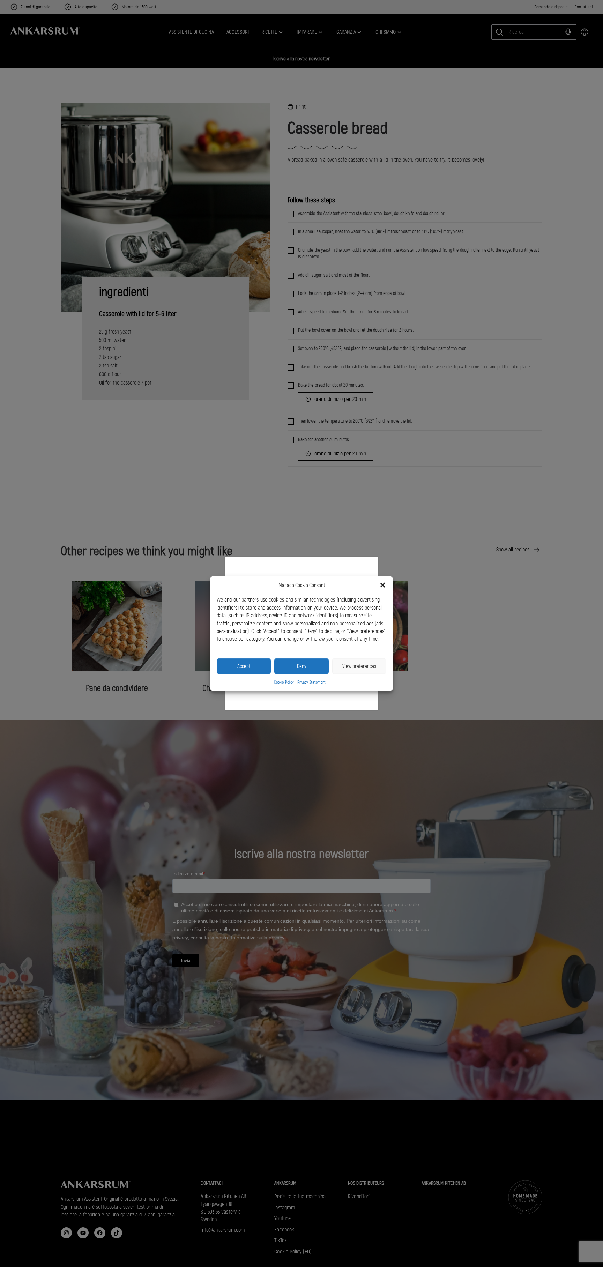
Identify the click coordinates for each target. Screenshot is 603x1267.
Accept (243, 666)
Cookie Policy (284, 681)
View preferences (359, 666)
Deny (301, 666)
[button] (382, 585)
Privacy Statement (311, 681)
